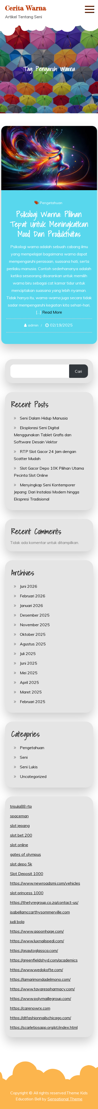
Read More (52, 312)
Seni (24, 757)
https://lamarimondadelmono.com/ (40, 979)
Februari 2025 (32, 701)
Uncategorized (33, 776)
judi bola (17, 921)
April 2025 (29, 682)
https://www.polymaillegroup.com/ (40, 998)
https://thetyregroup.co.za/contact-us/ (44, 902)
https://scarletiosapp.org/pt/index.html (44, 1027)
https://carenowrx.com (30, 1008)
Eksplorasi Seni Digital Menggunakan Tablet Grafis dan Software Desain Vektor (42, 434)
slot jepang (20, 825)
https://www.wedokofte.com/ (36, 969)
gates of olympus (25, 854)
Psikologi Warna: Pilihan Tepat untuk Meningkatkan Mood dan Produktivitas (49, 224)
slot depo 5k (21, 863)
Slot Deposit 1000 (26, 873)
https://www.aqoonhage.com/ (37, 931)
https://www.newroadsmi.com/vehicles (45, 883)
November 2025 (35, 624)
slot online (19, 844)
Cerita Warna (25, 8)
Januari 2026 (31, 605)
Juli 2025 (28, 653)
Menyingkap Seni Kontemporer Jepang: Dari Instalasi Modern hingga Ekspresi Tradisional (46, 492)
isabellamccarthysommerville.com (40, 912)
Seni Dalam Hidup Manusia (44, 418)
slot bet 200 (21, 835)
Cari (78, 371)
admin (33, 325)
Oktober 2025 (32, 634)
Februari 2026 (32, 595)
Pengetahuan (51, 203)
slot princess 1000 (26, 892)
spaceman (19, 815)
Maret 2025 (31, 691)
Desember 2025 (35, 615)
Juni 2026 (28, 586)
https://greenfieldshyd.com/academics (44, 960)
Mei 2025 (28, 672)
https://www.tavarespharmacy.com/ (42, 988)
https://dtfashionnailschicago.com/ (40, 1017)
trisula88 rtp (21, 806)
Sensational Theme (64, 1098)
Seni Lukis (29, 766)
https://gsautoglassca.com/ (34, 950)
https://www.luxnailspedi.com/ (37, 940)
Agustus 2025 (33, 643)
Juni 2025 (28, 663)
